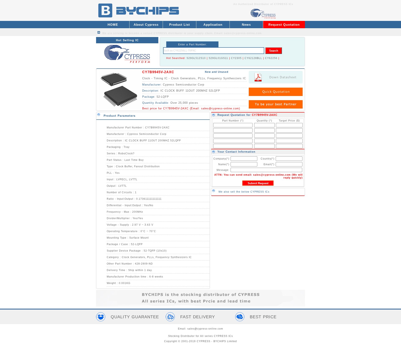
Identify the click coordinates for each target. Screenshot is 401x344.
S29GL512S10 (196, 58)
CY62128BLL (253, 58)
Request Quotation (284, 24)
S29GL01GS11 (218, 58)
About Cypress (146, 24)
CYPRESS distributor (168, 33)
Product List (179, 24)
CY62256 (271, 58)
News (246, 24)
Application (212, 24)
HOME (113, 24)
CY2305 (236, 58)
